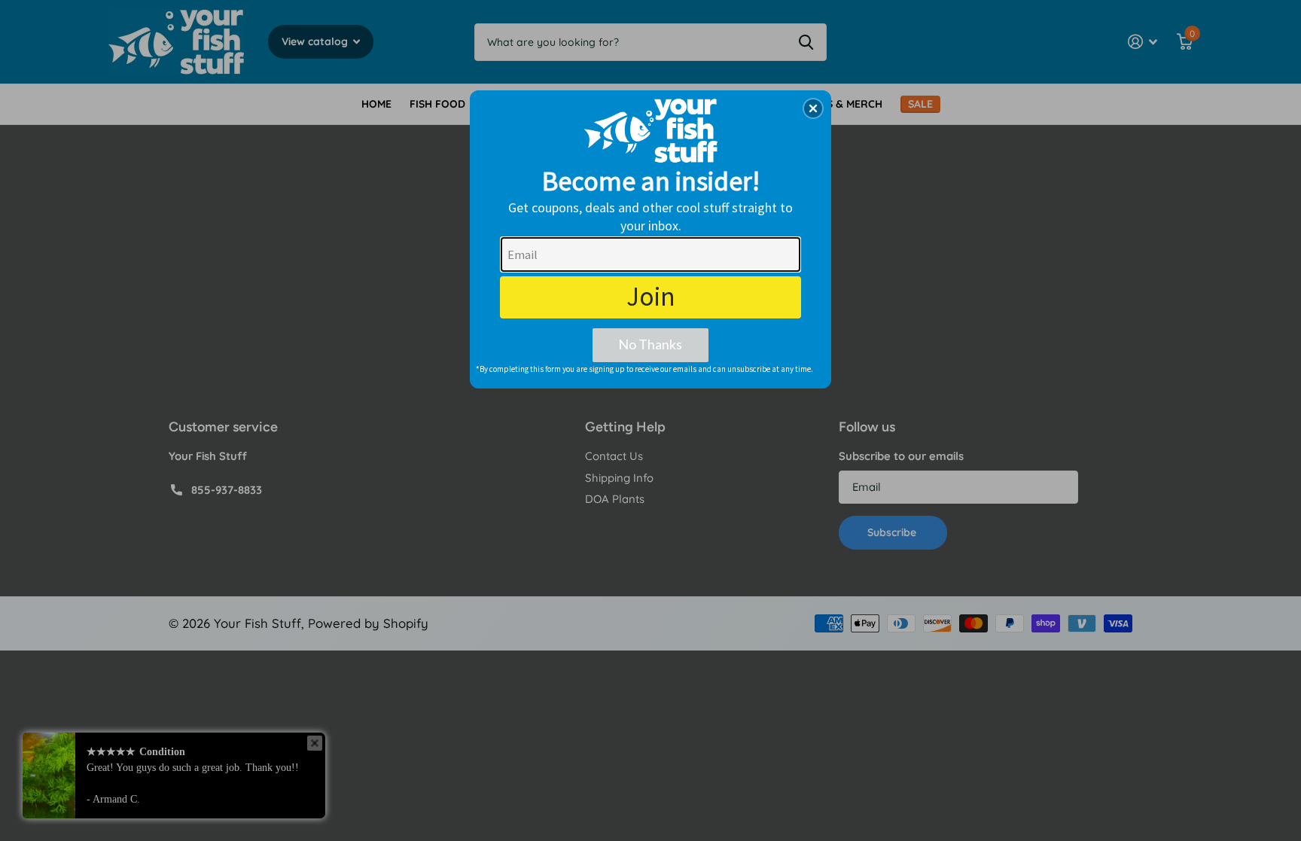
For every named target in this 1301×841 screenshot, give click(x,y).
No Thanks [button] (650, 344)
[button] (813, 108)
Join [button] (650, 296)
